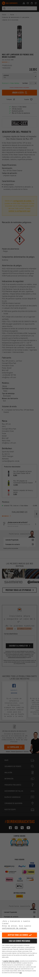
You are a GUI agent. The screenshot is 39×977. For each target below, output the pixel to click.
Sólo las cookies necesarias (19, 941)
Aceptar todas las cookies (18, 935)
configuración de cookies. (14, 928)
